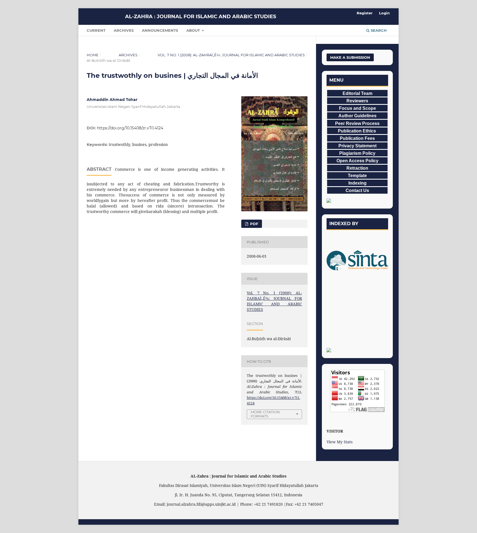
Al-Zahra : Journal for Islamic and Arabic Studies (200, 17)
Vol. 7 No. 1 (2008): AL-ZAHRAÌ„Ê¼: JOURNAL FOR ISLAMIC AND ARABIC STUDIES (231, 55)
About (193, 30)
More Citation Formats (265, 414)
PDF (253, 224)
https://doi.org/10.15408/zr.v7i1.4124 (130, 128)
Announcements (160, 30)
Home (93, 55)
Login (384, 13)
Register (365, 13)
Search (378, 30)
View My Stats (340, 441)
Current (96, 30)
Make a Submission (350, 57)
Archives (124, 30)
